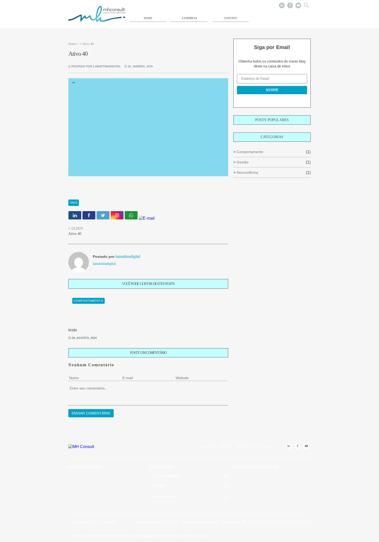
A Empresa (189, 18)
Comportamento (250, 152)
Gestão (243, 162)
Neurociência (247, 172)
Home (148, 18)
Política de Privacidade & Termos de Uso (151, 536)
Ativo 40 (74, 234)
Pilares (225, 446)
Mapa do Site (195, 536)
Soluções (245, 446)
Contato (230, 18)
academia (266, 446)
